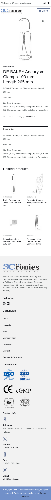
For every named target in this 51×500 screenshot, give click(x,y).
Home (5, 318)
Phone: (7, 444)
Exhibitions (7, 344)
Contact (6, 351)
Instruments (8, 66)
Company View (9, 338)
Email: (6, 476)
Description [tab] (8, 129)
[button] (43, 21)
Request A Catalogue (12, 357)
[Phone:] (5, 439)
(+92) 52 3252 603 (11, 448)
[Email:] (5, 470)
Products (7, 325)
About (5, 331)
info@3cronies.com (11, 479)
